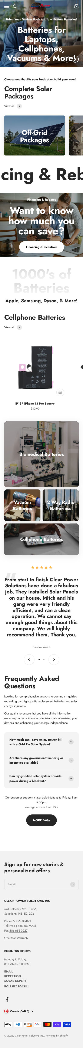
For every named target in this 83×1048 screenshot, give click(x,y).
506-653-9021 (22, 921)
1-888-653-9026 (26, 926)
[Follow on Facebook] (7, 999)
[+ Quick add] (60, 392)
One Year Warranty (16, 938)
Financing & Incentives (41, 247)
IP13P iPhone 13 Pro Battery (34, 403)
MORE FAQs (41, 820)
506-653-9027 (18, 930)
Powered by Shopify (57, 1036)
